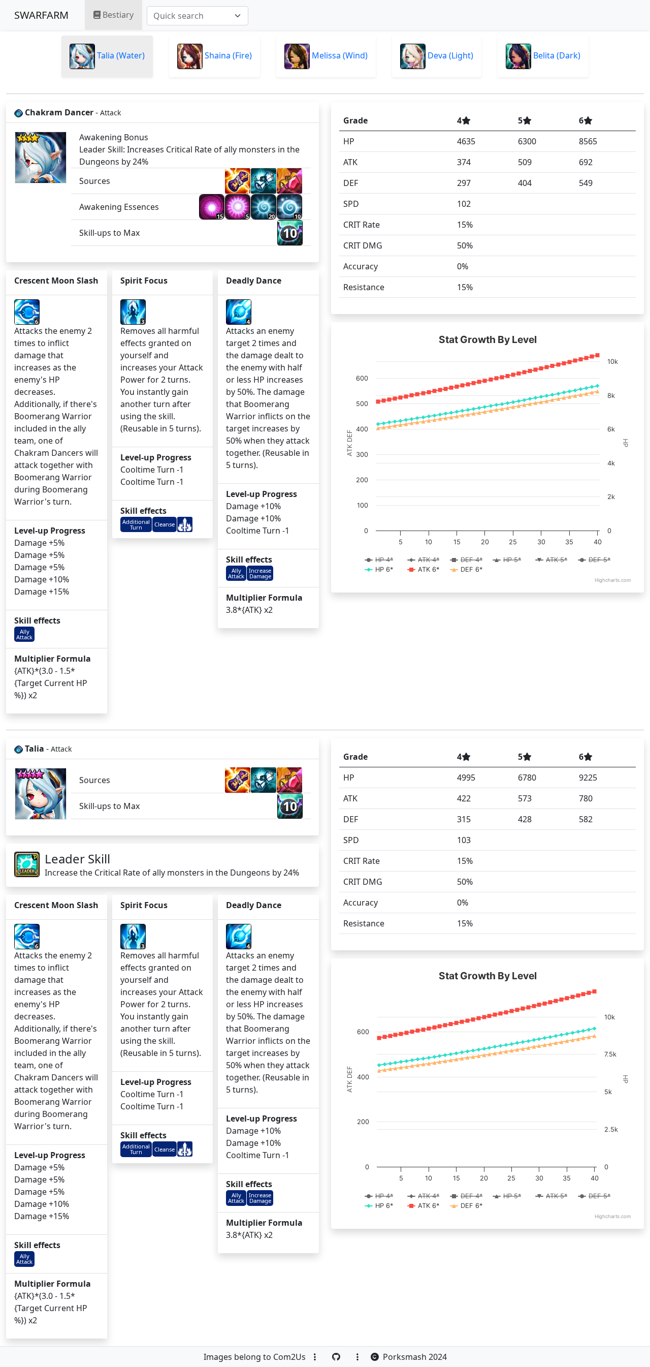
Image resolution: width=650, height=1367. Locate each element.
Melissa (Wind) (339, 55)
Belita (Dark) (555, 55)
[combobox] (197, 15)
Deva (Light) (449, 55)
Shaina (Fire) (227, 55)
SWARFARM (41, 15)
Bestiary (117, 14)
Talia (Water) (120, 55)
